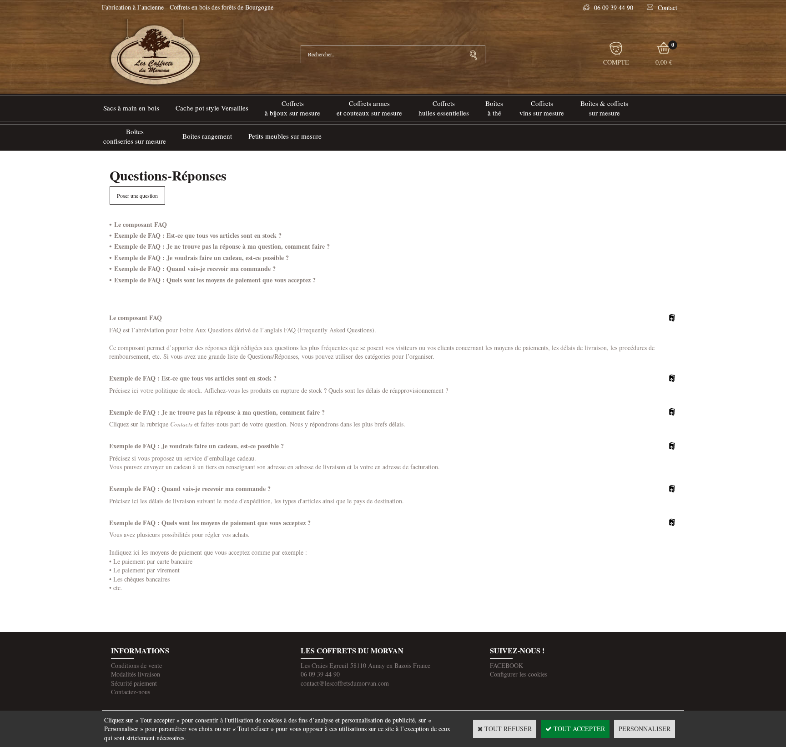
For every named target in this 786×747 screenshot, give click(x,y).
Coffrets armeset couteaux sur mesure (369, 108)
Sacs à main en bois (131, 107)
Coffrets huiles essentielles (443, 108)
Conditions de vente (136, 665)
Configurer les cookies (518, 674)
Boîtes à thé (494, 108)
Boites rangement (207, 135)
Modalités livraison (135, 674)
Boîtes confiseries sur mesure (134, 136)
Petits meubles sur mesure (285, 135)
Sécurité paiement (134, 683)
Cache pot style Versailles (212, 107)
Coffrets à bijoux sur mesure (292, 108)
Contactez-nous (130, 691)
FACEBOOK (506, 665)
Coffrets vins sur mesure (541, 108)
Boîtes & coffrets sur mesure (604, 108)
